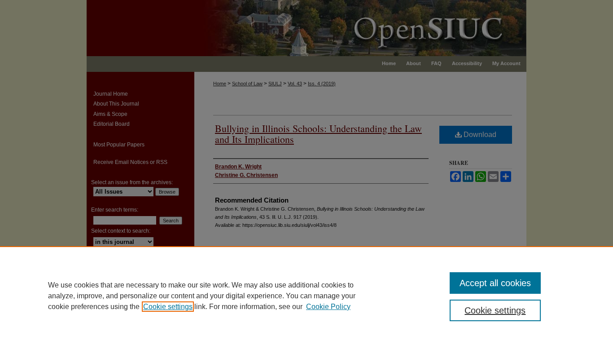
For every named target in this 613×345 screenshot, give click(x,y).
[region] (306, 295)
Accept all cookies (495, 283)
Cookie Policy (328, 306)
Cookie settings (168, 306)
